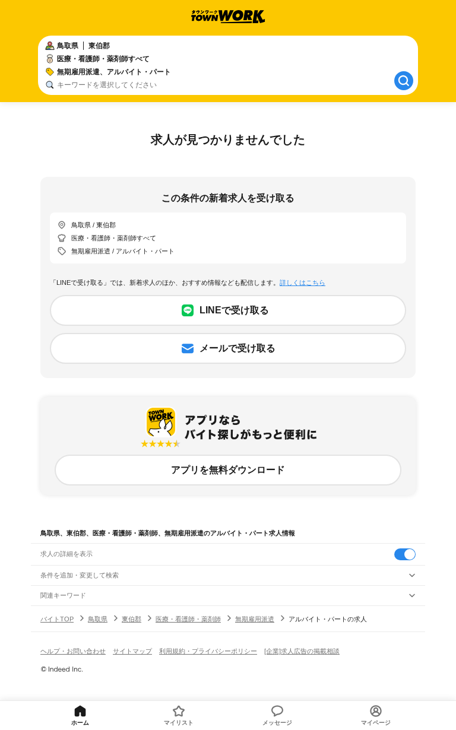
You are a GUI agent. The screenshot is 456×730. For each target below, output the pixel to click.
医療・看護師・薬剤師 (188, 619)
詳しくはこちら (302, 282)
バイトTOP (57, 619)
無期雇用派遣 (254, 619)
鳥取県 (97, 619)
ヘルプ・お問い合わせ (73, 651)
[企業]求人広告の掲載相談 (302, 651)
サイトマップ (132, 651)
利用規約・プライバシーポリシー (208, 651)
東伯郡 (131, 619)
